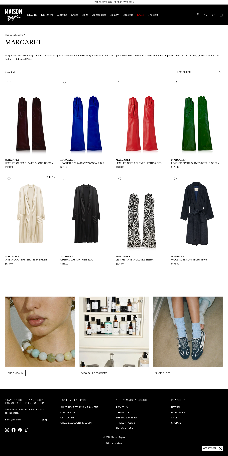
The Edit (153, 14)
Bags (85, 14)
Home (8, 35)
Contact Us (67, 412)
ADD (31, 152)
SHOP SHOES (162, 373)
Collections (18, 35)
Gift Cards (67, 417)
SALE (140, 14)
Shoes (74, 14)
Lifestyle (128, 14)
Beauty (114, 14)
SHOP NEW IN (15, 373)
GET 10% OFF (209, 448)
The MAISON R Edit (127, 417)
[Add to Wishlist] (9, 82)
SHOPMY (176, 423)
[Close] (220, 448)
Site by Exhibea (114, 443)
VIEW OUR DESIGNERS (94, 373)
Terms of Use (124, 428)
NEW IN (32, 14)
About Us (122, 407)
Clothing (62, 14)
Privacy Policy (125, 423)
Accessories (99, 14)
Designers (47, 14)
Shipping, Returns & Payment (79, 407)
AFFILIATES (122, 412)
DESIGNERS (178, 412)
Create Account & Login (75, 423)
